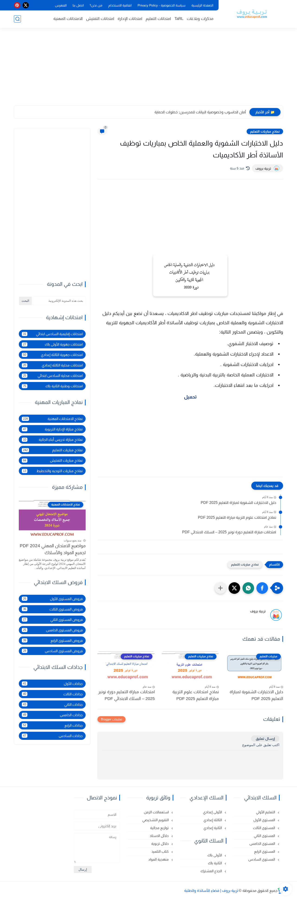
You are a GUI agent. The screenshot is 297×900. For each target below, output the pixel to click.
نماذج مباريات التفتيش (53, 460)
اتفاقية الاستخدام (120, 5)
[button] (262, 588)
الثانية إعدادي (213, 828)
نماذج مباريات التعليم (265, 131)
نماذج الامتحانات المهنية (53, 419)
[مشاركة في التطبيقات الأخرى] (220, 588)
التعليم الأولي (266, 812)
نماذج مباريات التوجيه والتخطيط (53, 471)
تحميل (190, 396)
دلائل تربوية (160, 844)
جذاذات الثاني (53, 704)
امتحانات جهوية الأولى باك (53, 344)
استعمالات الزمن (157, 812)
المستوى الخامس (262, 844)
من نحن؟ (96, 5)
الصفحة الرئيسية (202, 5)
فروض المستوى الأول (53, 599)
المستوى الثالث (264, 828)
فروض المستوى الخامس (53, 630)
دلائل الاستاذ (160, 836)
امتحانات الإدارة (130, 18)
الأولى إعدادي (213, 812)
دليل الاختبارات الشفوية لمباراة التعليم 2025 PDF (238, 503)
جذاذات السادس (53, 736)
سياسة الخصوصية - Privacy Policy (161, 5)
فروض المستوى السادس (53, 651)
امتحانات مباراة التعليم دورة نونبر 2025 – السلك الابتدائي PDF (229, 532)
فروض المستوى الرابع (53, 640)
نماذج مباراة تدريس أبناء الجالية (53, 440)
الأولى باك (215, 855)
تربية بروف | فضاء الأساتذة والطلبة (211, 891)
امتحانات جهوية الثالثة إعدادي (53, 355)
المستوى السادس (262, 859)
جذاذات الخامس (53, 715)
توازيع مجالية (160, 828)
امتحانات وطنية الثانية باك (53, 386)
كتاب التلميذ (161, 851)
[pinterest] (17, 5)
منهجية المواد (159, 859)
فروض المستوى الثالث (53, 609)
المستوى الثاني (265, 836)
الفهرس (61, 5)
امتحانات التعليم (158, 18)
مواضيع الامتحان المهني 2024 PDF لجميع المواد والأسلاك (53, 549)
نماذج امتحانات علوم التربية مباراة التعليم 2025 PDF (237, 517)
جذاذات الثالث (53, 694)
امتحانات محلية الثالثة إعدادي (53, 365)
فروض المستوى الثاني (53, 619)
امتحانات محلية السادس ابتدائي (53, 376)
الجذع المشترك (211, 871)
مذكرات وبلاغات (200, 18)
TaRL (178, 18)
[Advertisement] (148, 69)
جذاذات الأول (53, 683)
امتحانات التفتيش (100, 18)
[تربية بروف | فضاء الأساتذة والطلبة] (251, 13)
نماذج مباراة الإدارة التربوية (53, 429)
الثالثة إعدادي (213, 820)
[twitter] (26, 5)
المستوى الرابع (265, 851)
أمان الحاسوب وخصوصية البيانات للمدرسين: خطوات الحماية (200, 112)
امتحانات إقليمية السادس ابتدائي (53, 334)
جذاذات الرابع (53, 725)
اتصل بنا (78, 5)
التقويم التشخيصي (156, 820)
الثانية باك (215, 863)
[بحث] (17, 18)
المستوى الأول (264, 820)
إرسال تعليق (265, 739)
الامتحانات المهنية (68, 18)
